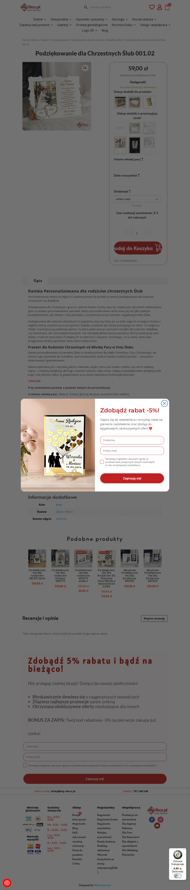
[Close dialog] (164, 403)
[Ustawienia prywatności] (7, 883)
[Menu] (184, 850)
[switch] (177, 876)
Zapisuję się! (132, 478)
